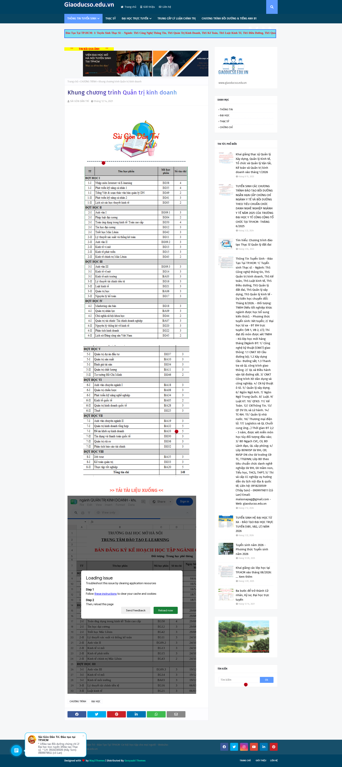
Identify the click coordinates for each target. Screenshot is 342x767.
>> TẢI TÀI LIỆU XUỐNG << (136, 490)
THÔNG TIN (226, 109)
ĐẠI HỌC (95, 701)
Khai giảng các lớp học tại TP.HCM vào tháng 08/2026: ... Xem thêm (254, 572)
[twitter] (257, 28)
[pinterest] (270, 28)
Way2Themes (97, 760)
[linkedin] (264, 747)
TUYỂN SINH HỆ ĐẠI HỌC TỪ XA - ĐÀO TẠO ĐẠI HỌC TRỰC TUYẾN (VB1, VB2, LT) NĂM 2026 (254, 524)
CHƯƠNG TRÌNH (88, 81)
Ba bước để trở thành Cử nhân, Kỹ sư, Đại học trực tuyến (252, 595)
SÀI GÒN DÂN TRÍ (79, 101)
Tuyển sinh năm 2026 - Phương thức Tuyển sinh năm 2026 (252, 549)
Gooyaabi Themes (134, 760)
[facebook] (250, 28)
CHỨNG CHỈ (226, 127)
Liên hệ (166, 6)
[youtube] (254, 747)
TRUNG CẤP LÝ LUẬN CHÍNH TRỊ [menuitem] (177, 18)
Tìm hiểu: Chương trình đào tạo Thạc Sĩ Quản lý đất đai (254, 242)
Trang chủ (130, 6)
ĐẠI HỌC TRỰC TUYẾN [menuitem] (135, 18)
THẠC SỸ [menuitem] (110, 18)
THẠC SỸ (224, 121)
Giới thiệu (149, 6)
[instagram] (263, 28)
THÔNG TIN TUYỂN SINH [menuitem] (81, 18)
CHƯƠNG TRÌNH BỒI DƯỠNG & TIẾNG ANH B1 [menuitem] (229, 18)
